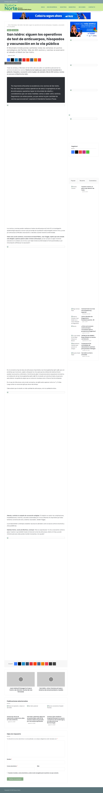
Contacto (92, 7)
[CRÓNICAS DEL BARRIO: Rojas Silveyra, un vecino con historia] (75, 338)
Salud (9, 30)
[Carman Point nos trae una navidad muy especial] (75, 311)
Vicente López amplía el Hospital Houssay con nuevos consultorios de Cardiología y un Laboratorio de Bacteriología (56, 720)
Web (38, 766)
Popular (73, 180)
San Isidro (20, 25)
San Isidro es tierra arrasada (86, 353)
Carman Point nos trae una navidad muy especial (88, 310)
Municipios (72, 7)
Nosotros (63, 7)
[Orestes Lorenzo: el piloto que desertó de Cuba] (75, 246)
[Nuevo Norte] (17, 7)
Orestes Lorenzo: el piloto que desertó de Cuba (87, 188)
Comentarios (92, 180)
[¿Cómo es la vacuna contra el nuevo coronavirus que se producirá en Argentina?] (75, 328)
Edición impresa (52, 7)
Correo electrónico (12, 766)
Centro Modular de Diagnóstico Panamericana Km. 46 (87, 318)
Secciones (82, 7)
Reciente (82, 180)
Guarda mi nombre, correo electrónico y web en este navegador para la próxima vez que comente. (33, 773)
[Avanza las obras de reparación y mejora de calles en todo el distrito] (16, 710)
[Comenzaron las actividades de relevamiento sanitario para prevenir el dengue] (75, 346)
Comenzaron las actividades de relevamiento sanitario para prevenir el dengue (88, 346)
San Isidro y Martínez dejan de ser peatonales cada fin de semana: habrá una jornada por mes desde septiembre (36, 719)
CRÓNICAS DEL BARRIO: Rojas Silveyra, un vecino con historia (88, 337)
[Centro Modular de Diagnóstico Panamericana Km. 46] (75, 320)
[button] (71, 167)
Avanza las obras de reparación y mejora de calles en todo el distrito (16, 718)
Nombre (9, 759)
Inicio (43, 7)
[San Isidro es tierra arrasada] (75, 355)
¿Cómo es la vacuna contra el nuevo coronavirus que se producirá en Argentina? (88, 328)
